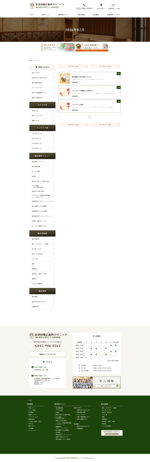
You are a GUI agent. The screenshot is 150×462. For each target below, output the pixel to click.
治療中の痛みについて (39, 221)
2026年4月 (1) (37, 138)
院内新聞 (30, 412)
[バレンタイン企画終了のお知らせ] (65, 88)
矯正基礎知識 (36, 166)
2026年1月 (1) (36, 148)
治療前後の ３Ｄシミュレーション (61, 427)
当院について (45, 15)
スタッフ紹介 (32, 410)
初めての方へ (101, 8)
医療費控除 (35, 306)
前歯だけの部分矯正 (38, 191)
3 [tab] (77, 55)
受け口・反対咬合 (37, 254)
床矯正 (34, 176)
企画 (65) (35, 110)
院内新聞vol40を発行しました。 (82, 77)
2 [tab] (75, 55)
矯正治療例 (81, 15)
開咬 (33, 264)
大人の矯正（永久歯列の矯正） (38, 186)
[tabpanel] (58, 47)
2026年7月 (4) (37, 133)
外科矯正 (58, 432)
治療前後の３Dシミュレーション (42, 201)
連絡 (118, 73)
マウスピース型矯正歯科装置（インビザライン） (62, 423)
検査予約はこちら (111, 434)
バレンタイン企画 (77, 105)
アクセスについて (33, 417)
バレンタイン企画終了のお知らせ (82, 91)
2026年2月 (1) (37, 143)
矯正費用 (96, 15)
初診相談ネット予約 (113, 8)
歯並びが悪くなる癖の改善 (40, 181)
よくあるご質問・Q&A (39, 226)
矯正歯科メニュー (64, 15)
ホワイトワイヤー (37, 88)
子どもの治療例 (37, 284)
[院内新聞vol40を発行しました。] (65, 74)
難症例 (34, 279)
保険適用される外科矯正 (39, 211)
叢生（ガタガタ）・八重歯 (40, 244)
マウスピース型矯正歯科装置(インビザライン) (41, 196)
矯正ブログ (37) (37, 115)
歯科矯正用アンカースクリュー (41, 216)
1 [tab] (72, 55)
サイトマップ (32, 430)
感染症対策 (31, 419)
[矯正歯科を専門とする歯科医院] (48, 334)
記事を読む (75, 82)
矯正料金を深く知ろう (39, 301)
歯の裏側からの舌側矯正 (39, 206)
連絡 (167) (35, 120)
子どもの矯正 (36, 171)
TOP (31, 15)
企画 (118, 87)
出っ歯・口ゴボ (37, 249)
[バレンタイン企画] (65, 102)
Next (109, 47)
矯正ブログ (31, 426)
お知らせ (30, 424)
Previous (40, 47)
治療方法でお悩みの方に (39, 78)
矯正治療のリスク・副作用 (63, 439)
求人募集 (30, 428)
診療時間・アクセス (113, 15)
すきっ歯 (35, 259)
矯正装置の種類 (37, 83)
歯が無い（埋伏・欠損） (39, 274)
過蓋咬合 (35, 269)
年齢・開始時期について (39, 93)
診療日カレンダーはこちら (47, 354)
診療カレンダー (32, 415)
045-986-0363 (84, 8)
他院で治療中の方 (37, 97)
